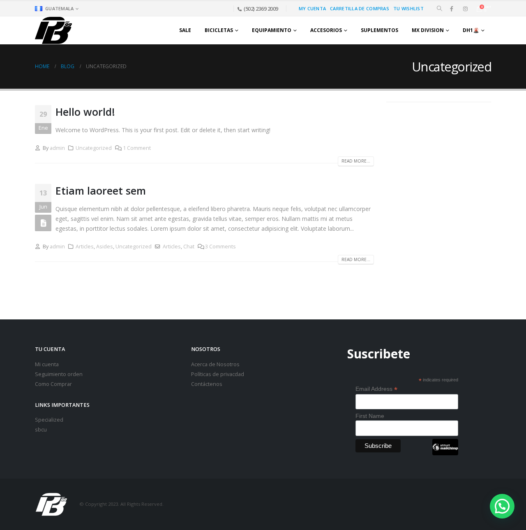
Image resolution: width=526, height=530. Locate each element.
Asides (104, 246)
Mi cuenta (47, 364)
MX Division (428, 30)
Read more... (355, 161)
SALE (185, 30)
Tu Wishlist (408, 8)
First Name (369, 416)
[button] (439, 8)
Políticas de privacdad (217, 374)
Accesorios (326, 30)
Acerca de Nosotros (215, 364)
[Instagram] (465, 8)
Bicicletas (219, 30)
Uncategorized (94, 148)
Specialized (49, 419)
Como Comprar (53, 384)
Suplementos (379, 30)
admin (57, 148)
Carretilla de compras (359, 8)
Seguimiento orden (59, 374)
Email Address (376, 389)
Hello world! (85, 112)
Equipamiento (271, 30)
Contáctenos (206, 384)
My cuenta (312, 8)
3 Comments (220, 246)
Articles (85, 246)
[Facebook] (451, 8)
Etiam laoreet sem (100, 190)
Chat (188, 246)
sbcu (41, 429)
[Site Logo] (53, 30)
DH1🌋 (471, 30)
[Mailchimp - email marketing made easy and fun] (445, 453)
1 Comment (137, 148)
